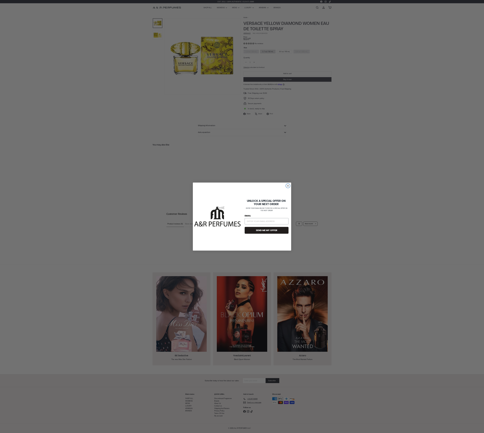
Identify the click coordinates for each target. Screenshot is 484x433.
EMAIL (248, 215)
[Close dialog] (288, 186)
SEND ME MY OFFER (266, 230)
